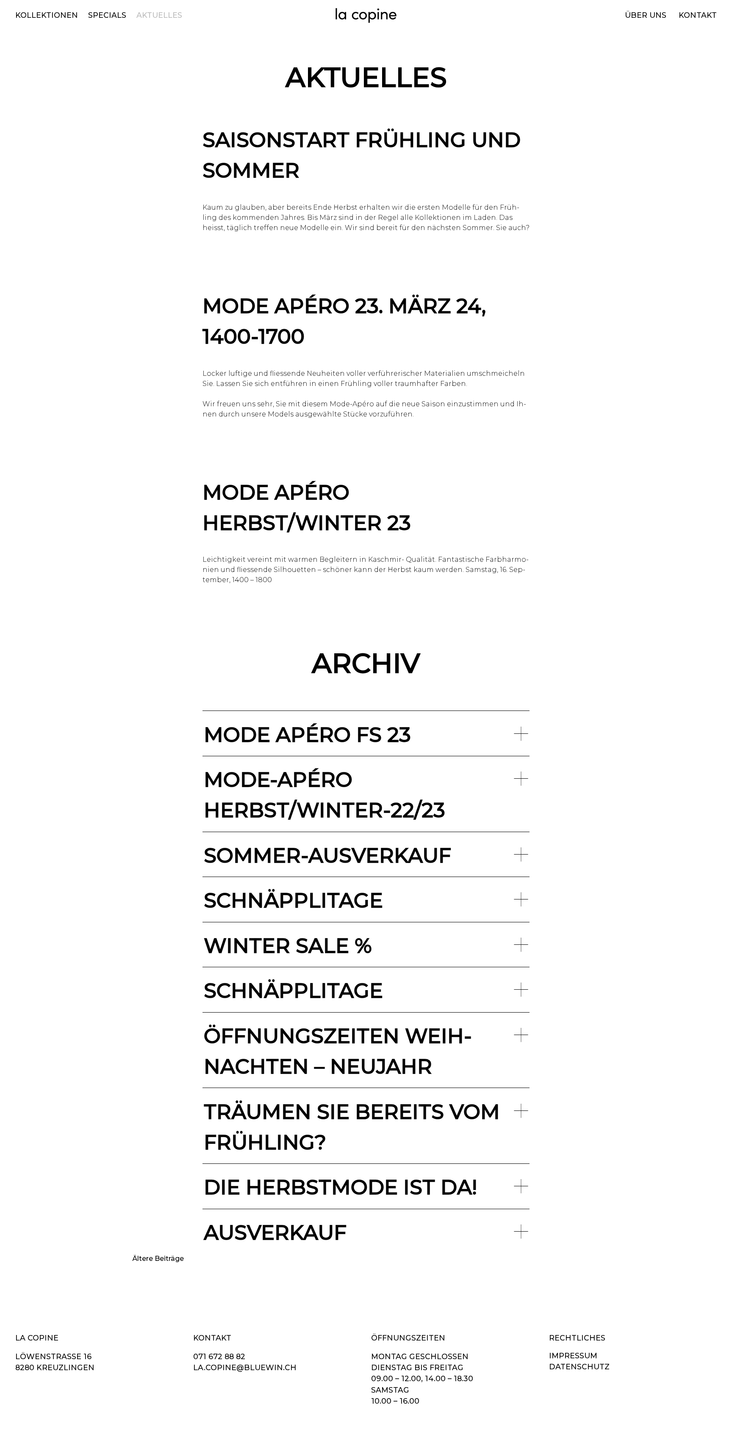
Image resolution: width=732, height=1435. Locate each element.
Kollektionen (46, 15)
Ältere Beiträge (158, 1259)
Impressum (573, 1355)
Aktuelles (159, 15)
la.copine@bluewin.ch (245, 1367)
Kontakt (698, 15)
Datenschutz (579, 1366)
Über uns (645, 15)
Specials (107, 15)
